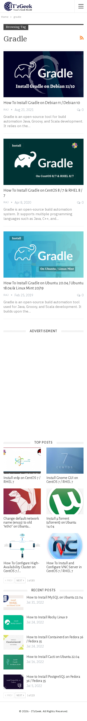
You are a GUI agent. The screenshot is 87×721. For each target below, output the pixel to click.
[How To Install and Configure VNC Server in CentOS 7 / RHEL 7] (65, 546)
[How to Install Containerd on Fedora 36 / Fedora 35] (13, 642)
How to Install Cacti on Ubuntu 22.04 (52, 657)
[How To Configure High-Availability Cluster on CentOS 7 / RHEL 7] (22, 546)
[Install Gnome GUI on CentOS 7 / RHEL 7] (65, 460)
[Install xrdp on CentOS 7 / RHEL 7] (22, 460)
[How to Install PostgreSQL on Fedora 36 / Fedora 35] (13, 682)
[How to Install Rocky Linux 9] (13, 622)
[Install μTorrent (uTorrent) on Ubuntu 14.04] (65, 501)
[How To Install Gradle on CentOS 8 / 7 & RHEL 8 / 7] (43, 162)
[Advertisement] (43, 390)
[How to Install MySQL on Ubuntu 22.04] (13, 602)
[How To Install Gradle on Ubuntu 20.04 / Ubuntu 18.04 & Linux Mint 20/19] (43, 254)
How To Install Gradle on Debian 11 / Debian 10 (41, 103)
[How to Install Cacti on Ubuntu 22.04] (13, 662)
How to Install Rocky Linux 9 (47, 617)
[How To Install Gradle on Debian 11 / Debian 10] (43, 74)
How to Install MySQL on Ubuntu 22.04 (54, 597)
